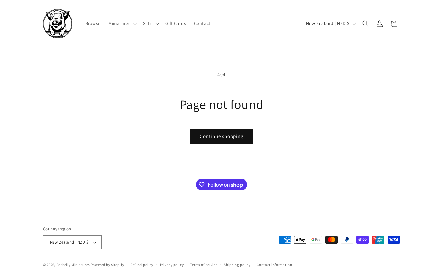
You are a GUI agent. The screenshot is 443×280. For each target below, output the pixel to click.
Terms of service (203, 264)
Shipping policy (237, 264)
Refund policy (141, 264)
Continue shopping (222, 136)
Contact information (274, 264)
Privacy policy (172, 264)
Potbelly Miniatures (73, 265)
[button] (121, 23)
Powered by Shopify (107, 265)
